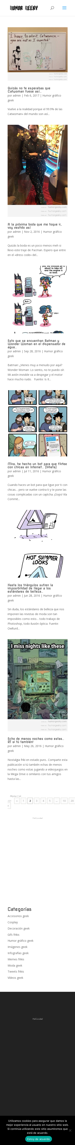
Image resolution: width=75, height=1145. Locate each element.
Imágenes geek (17, 947)
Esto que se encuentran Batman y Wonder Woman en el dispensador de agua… (36, 344)
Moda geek (15, 965)
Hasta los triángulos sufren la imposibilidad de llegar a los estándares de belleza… (30, 588)
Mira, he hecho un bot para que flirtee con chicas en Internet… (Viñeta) (37, 465)
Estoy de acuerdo (38, 1139)
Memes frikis (16, 959)
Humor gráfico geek (20, 941)
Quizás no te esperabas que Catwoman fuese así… (29, 89)
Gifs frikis (13, 935)
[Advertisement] (37, 861)
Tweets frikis (16, 971)
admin (17, 95)
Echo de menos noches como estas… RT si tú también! (36, 740)
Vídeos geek (15, 978)
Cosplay (13, 922)
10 (64, 801)
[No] (70, 1130)
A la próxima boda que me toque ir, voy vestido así (35, 226)
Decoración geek (19, 928)
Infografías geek (18, 953)
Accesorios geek (18, 916)
